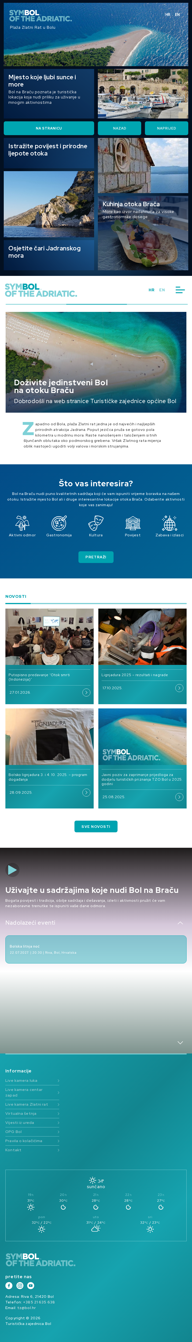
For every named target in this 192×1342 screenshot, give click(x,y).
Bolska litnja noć (25, 946)
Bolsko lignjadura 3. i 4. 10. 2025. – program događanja (48, 777)
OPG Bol (13, 1131)
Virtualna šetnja (21, 1113)
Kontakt (13, 1149)
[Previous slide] (180, 923)
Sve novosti (95, 826)
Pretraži (96, 557)
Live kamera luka (21, 1080)
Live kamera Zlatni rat (26, 1104)
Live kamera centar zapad (24, 1092)
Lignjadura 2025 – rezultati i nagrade (135, 675)
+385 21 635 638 (39, 1302)
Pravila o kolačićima (23, 1140)
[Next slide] (180, 1042)
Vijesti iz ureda (19, 1122)
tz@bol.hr (26, 1307)
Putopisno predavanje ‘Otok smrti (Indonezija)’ (39, 677)
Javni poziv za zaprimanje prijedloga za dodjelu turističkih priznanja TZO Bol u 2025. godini (142, 779)
